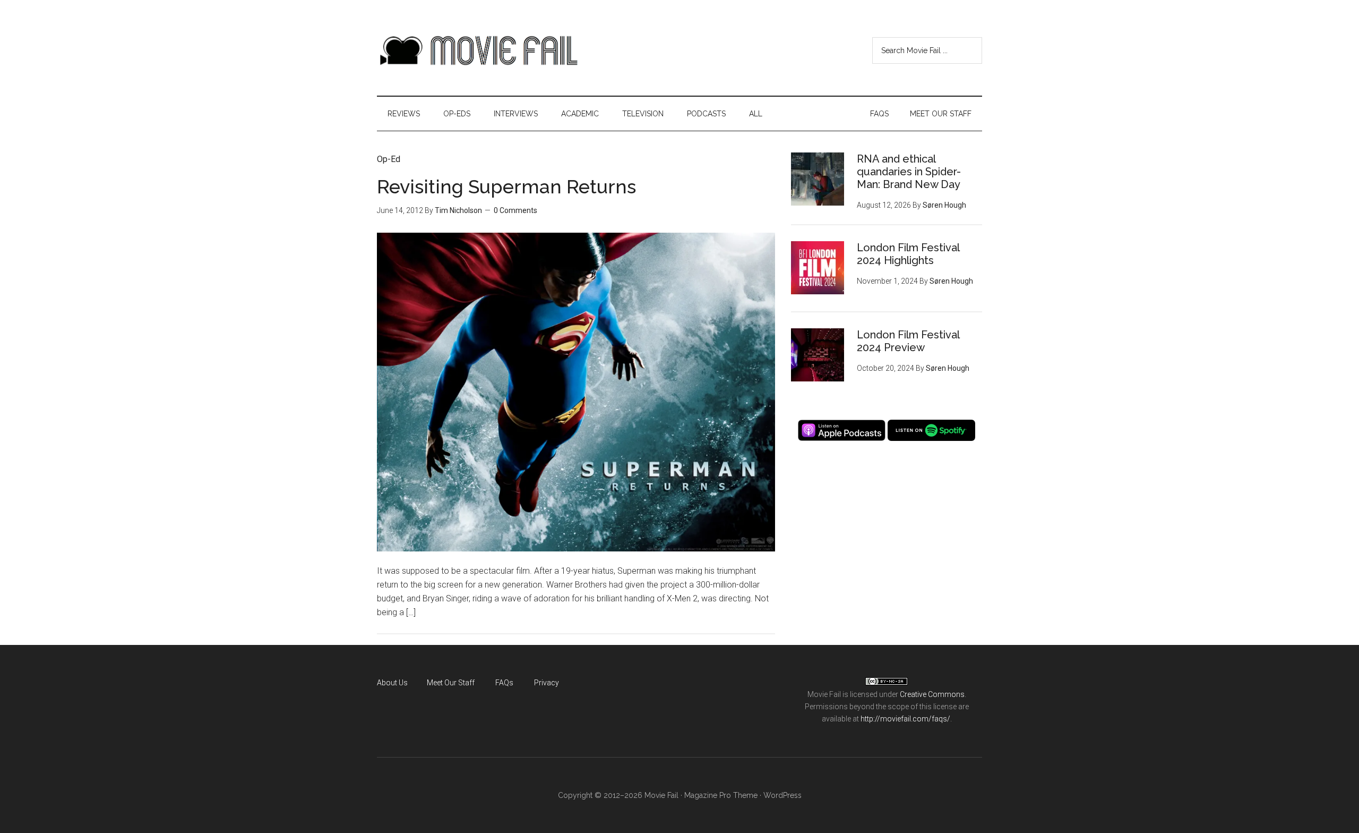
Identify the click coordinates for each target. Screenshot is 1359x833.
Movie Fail (478, 50)
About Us (392, 682)
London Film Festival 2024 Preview (908, 341)
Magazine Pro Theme (721, 795)
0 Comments (515, 210)
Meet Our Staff (451, 682)
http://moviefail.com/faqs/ (905, 719)
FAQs (504, 682)
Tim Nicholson (458, 210)
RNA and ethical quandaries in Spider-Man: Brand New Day (909, 171)
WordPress (782, 795)
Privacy (546, 682)
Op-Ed (388, 159)
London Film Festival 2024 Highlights (908, 254)
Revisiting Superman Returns (506, 186)
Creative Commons (932, 694)
